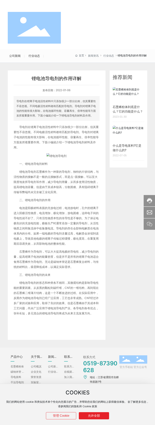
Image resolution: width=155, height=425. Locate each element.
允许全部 (94, 415)
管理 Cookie (61, 415)
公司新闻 (15, 56)
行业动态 (34, 56)
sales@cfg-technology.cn (48, 4)
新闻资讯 (93, 56)
